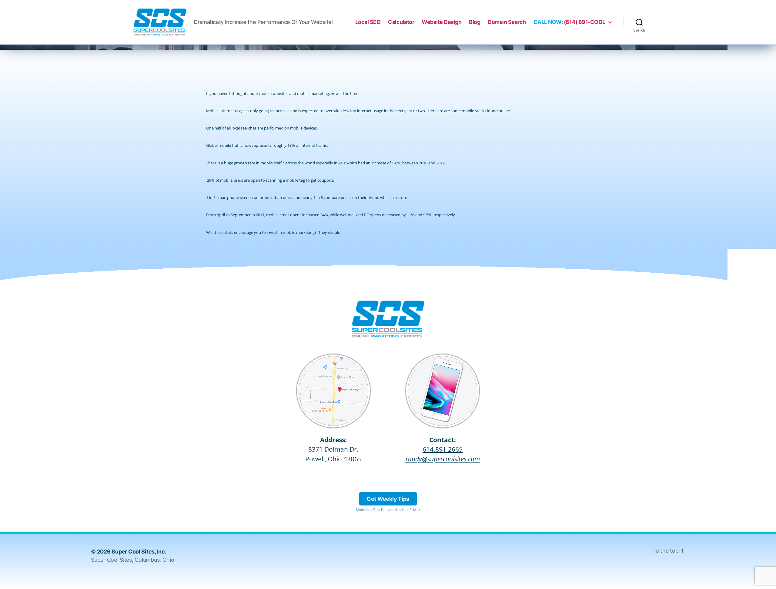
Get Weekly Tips (388, 499)
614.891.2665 (443, 449)
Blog (474, 22)
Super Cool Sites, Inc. (139, 551)
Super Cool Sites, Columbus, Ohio (132, 560)
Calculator (401, 22)
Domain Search (507, 22)
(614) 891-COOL (569, 22)
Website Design (441, 22)
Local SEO (368, 22)
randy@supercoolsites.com (443, 459)
